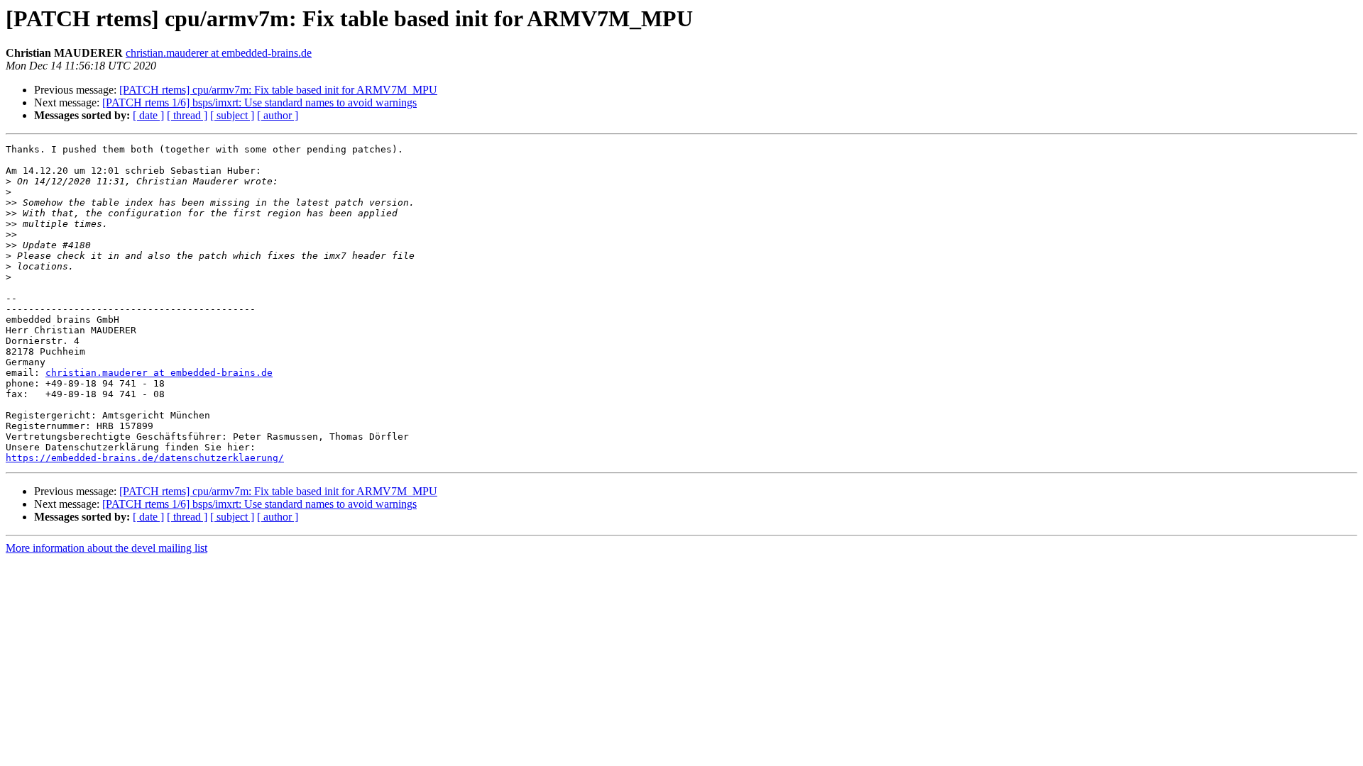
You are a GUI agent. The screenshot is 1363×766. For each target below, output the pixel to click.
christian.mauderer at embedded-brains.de (219, 53)
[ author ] (277, 115)
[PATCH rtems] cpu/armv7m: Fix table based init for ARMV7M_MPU (278, 90)
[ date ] (148, 115)
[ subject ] (232, 115)
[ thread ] (187, 115)
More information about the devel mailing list (106, 548)
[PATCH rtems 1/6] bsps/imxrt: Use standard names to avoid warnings (259, 102)
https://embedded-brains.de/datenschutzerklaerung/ (145, 458)
